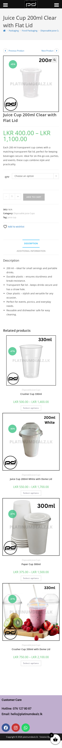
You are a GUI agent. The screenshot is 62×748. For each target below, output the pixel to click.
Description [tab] (31, 243)
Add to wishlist (15, 226)
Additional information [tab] (31, 251)
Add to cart (33, 197)
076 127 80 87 (22, 708)
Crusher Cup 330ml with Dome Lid (31, 649)
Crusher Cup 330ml (31, 394)
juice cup (12, 217)
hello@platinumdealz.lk (26, 714)
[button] (54, 60)
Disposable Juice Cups (24, 213)
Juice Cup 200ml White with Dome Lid (31, 479)
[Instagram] (16, 727)
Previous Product (16, 50)
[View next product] (56, 50)
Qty (7, 177)
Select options (31, 408)
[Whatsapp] (25, 727)
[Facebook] (6, 727)
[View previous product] (5, 50)
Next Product (47, 50)
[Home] (4, 30)
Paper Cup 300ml (31, 564)
